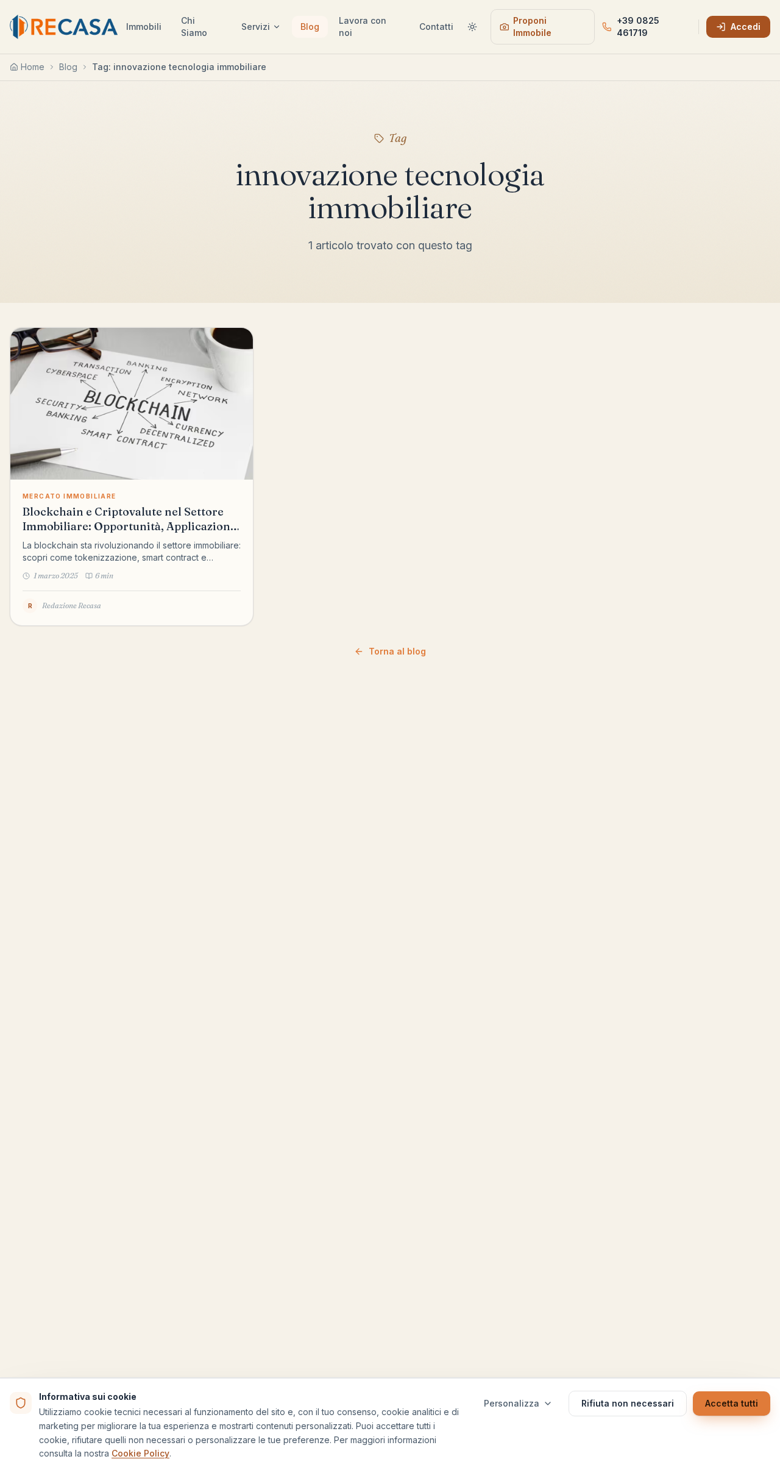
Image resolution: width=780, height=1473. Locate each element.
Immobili (143, 26)
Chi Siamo (194, 26)
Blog (309, 26)
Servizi (255, 26)
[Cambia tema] (472, 27)
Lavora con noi (362, 26)
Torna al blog (397, 651)
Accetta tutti (731, 1403)
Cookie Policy (140, 1453)
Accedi (745, 26)
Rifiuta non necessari (627, 1403)
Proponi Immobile (532, 26)
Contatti (436, 26)
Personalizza (511, 1403)
